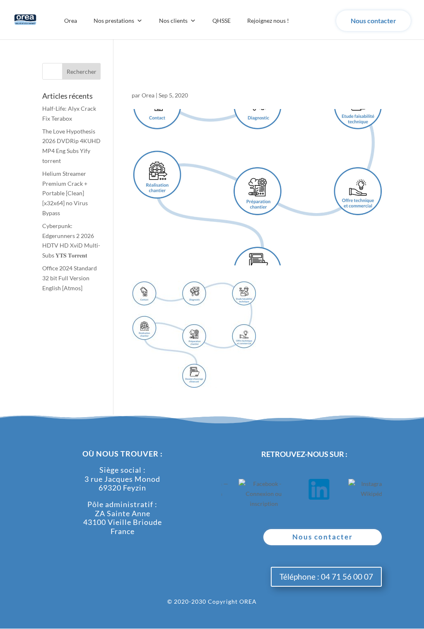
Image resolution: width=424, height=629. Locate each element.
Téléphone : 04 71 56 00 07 (326, 576)
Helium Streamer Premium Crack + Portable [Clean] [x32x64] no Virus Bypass (65, 193)
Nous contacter (373, 20)
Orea (70, 20)
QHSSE (221, 20)
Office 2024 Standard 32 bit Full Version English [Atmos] (69, 278)
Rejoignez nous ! (268, 20)
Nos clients (173, 20)
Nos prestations (114, 20)
